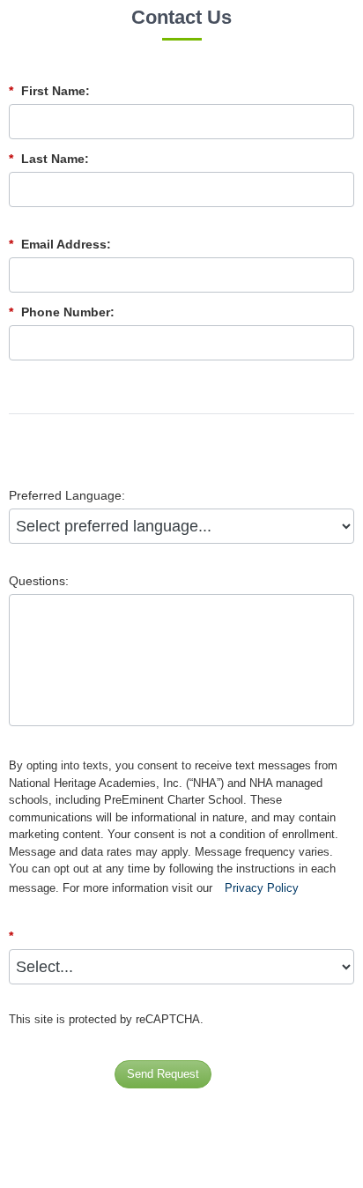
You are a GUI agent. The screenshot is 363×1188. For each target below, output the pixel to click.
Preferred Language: (67, 495)
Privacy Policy (262, 888)
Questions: (39, 581)
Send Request (163, 1073)
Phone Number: (62, 312)
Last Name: (49, 159)
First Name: (49, 91)
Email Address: (60, 244)
